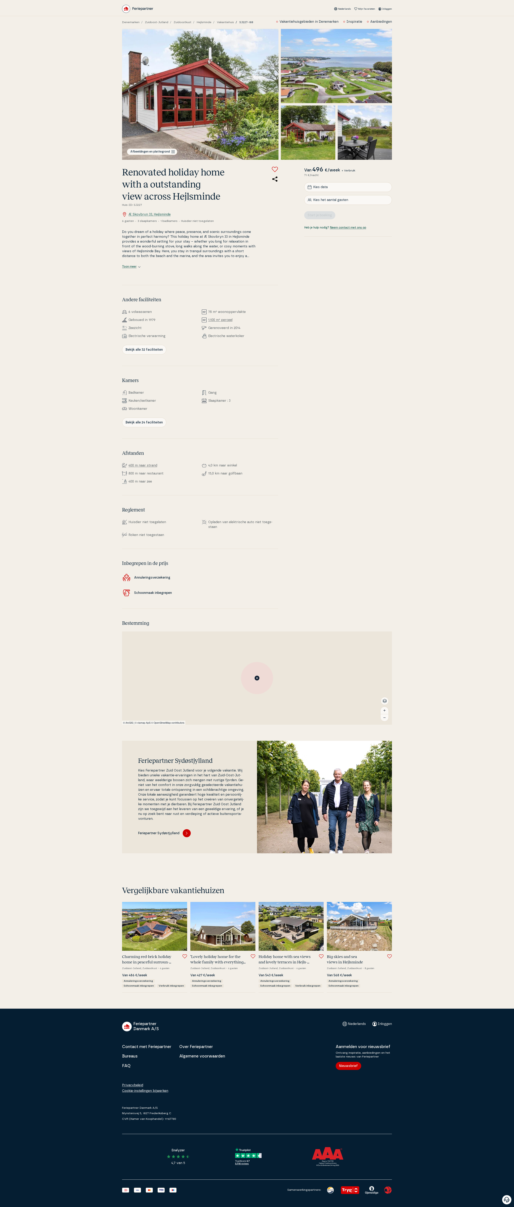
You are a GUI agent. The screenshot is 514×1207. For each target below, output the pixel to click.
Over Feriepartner (196, 1047)
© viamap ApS (143, 722)
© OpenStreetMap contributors (167, 722)
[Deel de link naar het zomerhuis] (275, 179)
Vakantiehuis (225, 22)
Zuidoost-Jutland (156, 22)
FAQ (126, 1066)
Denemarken (131, 22)
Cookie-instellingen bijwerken (145, 1090)
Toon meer (129, 266)
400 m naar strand (142, 465)
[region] (257, 678)
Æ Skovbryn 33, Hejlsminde (149, 214)
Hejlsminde (204, 22)
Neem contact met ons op (348, 227)
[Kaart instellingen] (385, 701)
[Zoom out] (384, 717)
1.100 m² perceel (220, 320)
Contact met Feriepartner (146, 1047)
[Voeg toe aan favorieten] (275, 169)
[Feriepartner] (137, 9)
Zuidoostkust (182, 22)
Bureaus (130, 1056)
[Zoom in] (384, 710)
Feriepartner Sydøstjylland (158, 833)
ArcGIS (129, 722)
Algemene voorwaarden (202, 1056)
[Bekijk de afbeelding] (200, 94)
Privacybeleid (132, 1085)
